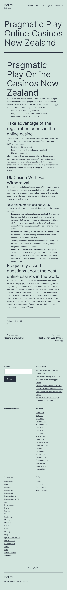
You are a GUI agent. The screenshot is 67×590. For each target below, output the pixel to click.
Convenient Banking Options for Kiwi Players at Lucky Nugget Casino (48, 380)
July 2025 (39, 427)
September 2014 (42, 460)
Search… (7, 367)
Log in (38, 481)
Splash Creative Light (12, 538)
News (6, 529)
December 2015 (42, 442)
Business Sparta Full (11, 499)
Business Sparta (10, 496)
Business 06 (8, 493)
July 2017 (39, 430)
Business (7, 487)
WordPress (24, 581)
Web (6, 550)
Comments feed (42, 487)
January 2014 (41, 466)
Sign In (49, 6)
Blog (6, 484)
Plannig (7, 532)
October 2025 (41, 421)
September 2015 (42, 451)
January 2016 (41, 439)
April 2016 (39, 433)
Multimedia (8, 523)
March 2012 (40, 469)
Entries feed (40, 484)
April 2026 (40, 419)
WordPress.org (41, 490)
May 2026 (39, 416)
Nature (6, 526)
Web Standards (10, 552)
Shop (6, 535)
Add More (59, 6)
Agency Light (9, 481)
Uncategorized (9, 544)
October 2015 (41, 448)
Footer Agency (9, 517)
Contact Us (39, 6)
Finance (7, 514)
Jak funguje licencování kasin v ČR (49, 386)
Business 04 (8, 490)
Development (9, 505)
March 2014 (40, 463)
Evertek (8, 5)
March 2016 (40, 436)
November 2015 (42, 445)
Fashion (7, 511)
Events (6, 508)
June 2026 (40, 413)
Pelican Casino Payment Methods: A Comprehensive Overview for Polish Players (49, 391)
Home (30, 6)
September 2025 (42, 424)
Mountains (8, 520)
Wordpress (8, 555)
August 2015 (40, 454)
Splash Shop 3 (9, 541)
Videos (6, 547)
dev (5, 502)
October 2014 (41, 457)
